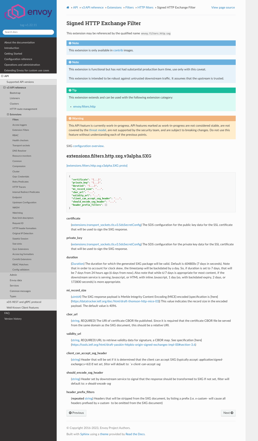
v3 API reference (16, 87)
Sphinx (84, 434)
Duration (78, 263)
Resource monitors (21, 156)
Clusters (14, 104)
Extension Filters (20, 130)
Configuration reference (18, 59)
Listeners (15, 98)
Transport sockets (21, 146)
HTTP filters (145, 7)
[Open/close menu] (2, 76)
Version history (13, 318)
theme (104, 434)
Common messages (20, 291)
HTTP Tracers (19, 187)
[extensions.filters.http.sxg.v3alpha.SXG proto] (96, 165)
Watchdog (17, 213)
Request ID (17, 223)
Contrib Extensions (21, 259)
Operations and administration (22, 64)
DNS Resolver (19, 151)
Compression (18, 166)
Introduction (11, 48)
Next (227, 412)
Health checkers (20, 140)
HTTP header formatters (24, 228)
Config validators (20, 270)
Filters (15, 120)
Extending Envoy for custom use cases (26, 70)
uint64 (76, 296)
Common (17, 161)
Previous (78, 412)
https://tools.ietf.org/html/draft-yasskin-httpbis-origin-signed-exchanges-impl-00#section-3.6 (133, 344)
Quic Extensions (20, 249)
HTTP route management (23, 109)
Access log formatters (23, 254)
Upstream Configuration (24, 203)
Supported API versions (20, 82)
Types (13, 296)
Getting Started (13, 53)
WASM (15, 208)
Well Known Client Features (23, 307)
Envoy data (16, 280)
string (75, 320)
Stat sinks (17, 244)
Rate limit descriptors (22, 218)
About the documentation (19, 42)
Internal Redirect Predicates (26, 192)
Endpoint (17, 197)
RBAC (15, 135)
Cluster (15, 172)
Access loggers (19, 125)
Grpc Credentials (20, 177)
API (6, 76)
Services (14, 286)
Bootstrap (15, 93)
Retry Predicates (20, 182)
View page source (223, 7)
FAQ (6, 313)
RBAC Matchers (20, 265)
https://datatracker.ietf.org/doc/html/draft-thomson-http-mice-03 (115, 301)
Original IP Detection (22, 233)
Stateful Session (20, 239)
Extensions (16, 114)
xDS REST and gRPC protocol (24, 302)
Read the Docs (135, 434)
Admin (13, 275)
